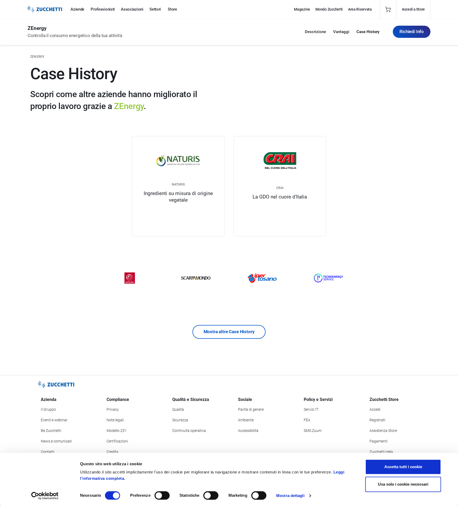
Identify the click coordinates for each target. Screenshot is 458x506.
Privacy (113, 409)
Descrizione (315, 31)
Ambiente (246, 420)
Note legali (115, 420)
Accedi (374, 409)
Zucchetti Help (381, 452)
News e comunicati (56, 441)
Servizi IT (311, 409)
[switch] (162, 495)
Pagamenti (378, 441)
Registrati (377, 420)
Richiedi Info (411, 31)
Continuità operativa (189, 430)
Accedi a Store (413, 9)
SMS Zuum (313, 430)
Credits (112, 452)
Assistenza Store (383, 430)
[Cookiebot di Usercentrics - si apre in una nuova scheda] (45, 496)
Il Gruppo (48, 409)
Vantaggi (341, 31)
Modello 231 (117, 430)
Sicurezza (180, 420)
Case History (368, 31)
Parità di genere (251, 409)
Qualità (178, 409)
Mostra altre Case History (229, 331)
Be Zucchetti (51, 430)
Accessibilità (248, 430)
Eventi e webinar (54, 420)
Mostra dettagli (290, 495)
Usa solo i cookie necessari (403, 484)
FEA (307, 420)
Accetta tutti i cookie (403, 466)
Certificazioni (117, 441)
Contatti (47, 452)
